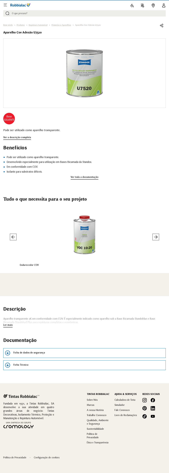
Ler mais (8, 324)
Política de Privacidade (14, 457)
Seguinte (155, 237)
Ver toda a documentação (84, 177)
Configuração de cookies (47, 457)
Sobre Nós (92, 399)
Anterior (13, 237)
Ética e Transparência (97, 442)
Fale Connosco (122, 410)
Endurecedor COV (29, 265)
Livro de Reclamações (126, 415)
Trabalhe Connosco (96, 415)
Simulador (120, 404)
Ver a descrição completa (17, 137)
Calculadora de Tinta (125, 399)
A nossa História (95, 410)
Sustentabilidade (95, 428)
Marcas (90, 404)
